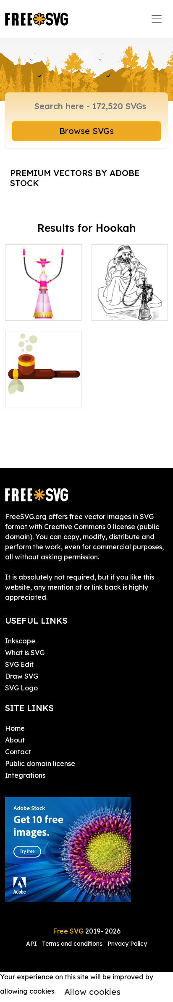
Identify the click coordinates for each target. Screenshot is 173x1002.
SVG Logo (21, 688)
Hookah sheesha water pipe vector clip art (43, 299)
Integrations (25, 775)
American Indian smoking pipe (43, 390)
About (15, 740)
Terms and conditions (72, 943)
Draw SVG (21, 676)
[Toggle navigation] (156, 19)
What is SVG (25, 652)
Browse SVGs (86, 131)
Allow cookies (92, 991)
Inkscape (20, 641)
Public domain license (40, 763)
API (32, 943)
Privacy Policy (127, 943)
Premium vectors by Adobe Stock (74, 178)
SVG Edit (19, 664)
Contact (18, 752)
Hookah (114, 309)
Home (15, 728)
